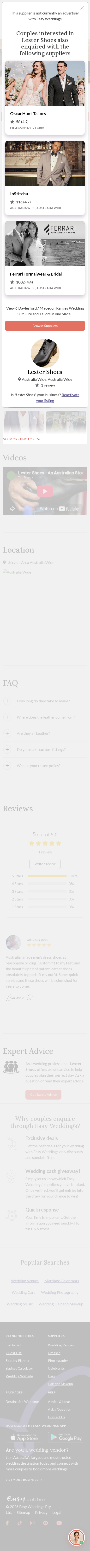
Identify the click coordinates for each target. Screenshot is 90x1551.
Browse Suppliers (45, 326)
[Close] (82, 8)
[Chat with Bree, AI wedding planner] (76, 1537)
